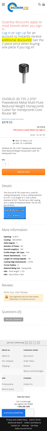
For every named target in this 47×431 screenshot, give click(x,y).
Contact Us (28, 384)
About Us (6, 356)
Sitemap (25, 425)
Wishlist (27, 366)
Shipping (5, 366)
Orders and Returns (32, 422)
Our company (7, 361)
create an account (28, 299)
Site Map (34, 425)
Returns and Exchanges (33, 371)
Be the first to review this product (13, 119)
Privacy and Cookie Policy (16, 420)
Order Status (29, 361)
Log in (6, 33)
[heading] (23, 184)
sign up (21, 33)
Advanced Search (15, 422)
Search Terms (35, 420)
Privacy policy (7, 384)
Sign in (17, 299)
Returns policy (8, 389)
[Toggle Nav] (3, 4)
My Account (28, 356)
